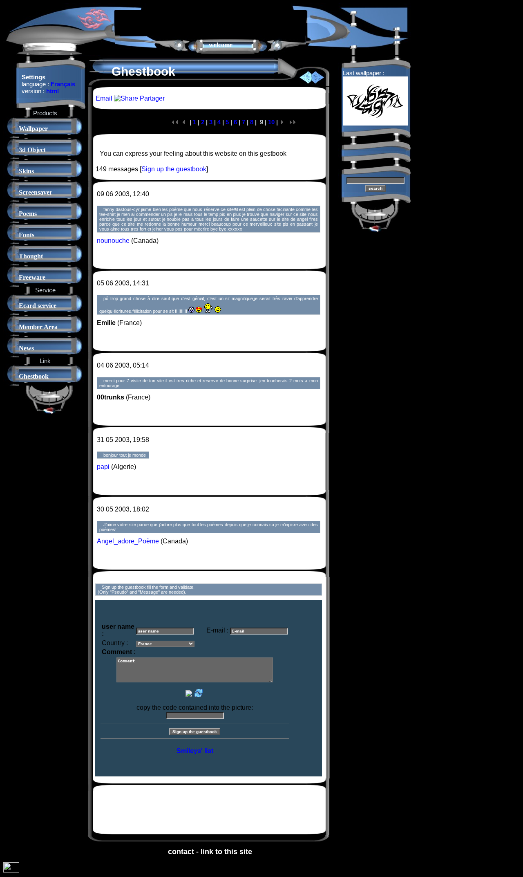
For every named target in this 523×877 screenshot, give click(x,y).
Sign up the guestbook (173, 169)
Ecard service (37, 305)
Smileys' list (195, 750)
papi (103, 466)
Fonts (26, 234)
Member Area (38, 326)
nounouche (113, 240)
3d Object (32, 149)
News (26, 348)
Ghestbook (34, 376)
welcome (220, 44)
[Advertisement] (210, 22)
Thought (31, 256)
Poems (28, 213)
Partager (151, 98)
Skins (26, 171)
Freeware (32, 277)
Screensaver (35, 192)
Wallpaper (33, 128)
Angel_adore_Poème (128, 541)
